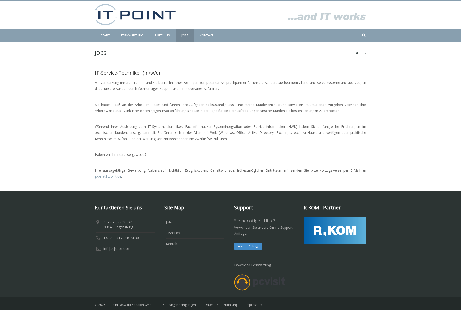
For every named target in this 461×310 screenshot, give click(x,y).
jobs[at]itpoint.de (108, 176)
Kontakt (172, 243)
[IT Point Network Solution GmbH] (135, 14)
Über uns (173, 233)
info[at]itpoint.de (116, 248)
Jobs (169, 222)
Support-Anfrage (248, 246)
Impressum (254, 305)
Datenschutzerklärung (221, 305)
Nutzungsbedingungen (179, 305)
